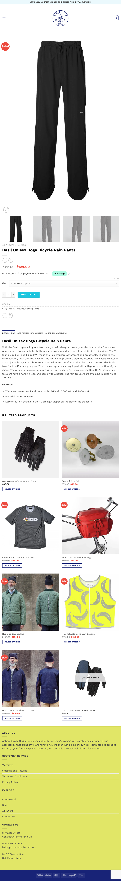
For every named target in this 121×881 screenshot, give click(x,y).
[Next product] (5, 260)
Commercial (9, 799)
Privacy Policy (10, 782)
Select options (12, 489)
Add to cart (29, 294)
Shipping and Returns (14, 770)
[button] (4, 18)
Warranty (7, 765)
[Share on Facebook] (5, 315)
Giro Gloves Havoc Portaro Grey (78, 710)
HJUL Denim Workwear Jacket (18, 710)
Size (4, 283)
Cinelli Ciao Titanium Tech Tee (17, 557)
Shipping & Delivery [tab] (56, 333)
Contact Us (8, 816)
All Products (8, 245)
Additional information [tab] (30, 333)
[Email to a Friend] (10, 315)
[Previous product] (10, 260)
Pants (36, 309)
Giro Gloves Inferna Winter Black (19, 481)
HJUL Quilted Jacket (13, 634)
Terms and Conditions (14, 776)
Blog (4, 805)
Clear (116, 278)
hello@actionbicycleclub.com (19, 847)
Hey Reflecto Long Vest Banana (78, 634)
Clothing (22, 245)
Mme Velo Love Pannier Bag (76, 557)
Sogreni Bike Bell (70, 481)
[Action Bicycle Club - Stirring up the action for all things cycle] (60, 18)
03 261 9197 (16, 843)
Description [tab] (8, 333)
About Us (7, 810)
